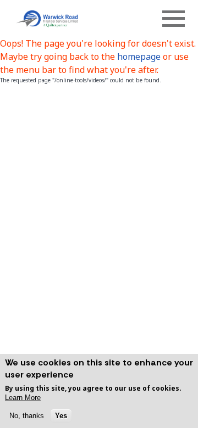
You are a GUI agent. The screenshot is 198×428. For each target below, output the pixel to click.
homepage (140, 56)
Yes (61, 416)
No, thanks (26, 416)
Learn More (23, 397)
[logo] (46, 18)
